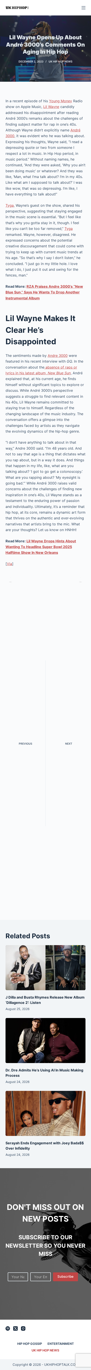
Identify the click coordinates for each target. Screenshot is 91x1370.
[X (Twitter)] (15, 1328)
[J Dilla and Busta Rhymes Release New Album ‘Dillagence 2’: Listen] (46, 967)
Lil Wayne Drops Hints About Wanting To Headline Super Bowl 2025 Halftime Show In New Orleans (41, 547)
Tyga (10, 205)
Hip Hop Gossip (29, 1343)
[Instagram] (23, 1328)
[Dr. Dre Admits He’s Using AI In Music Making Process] (46, 1040)
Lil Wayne (51, 106)
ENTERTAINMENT (60, 1343)
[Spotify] (8, 1328)
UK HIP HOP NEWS (60, 61)
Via (9, 564)
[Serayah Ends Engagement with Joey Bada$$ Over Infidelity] (46, 1113)
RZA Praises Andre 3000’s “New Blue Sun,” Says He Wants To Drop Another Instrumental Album (44, 292)
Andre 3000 (58, 355)
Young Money (60, 101)
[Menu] (83, 8)
